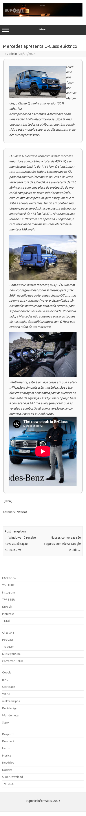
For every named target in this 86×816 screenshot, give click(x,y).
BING (5, 679)
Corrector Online (13, 660)
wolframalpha (11, 701)
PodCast (7, 639)
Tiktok (6, 620)
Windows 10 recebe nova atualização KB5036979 (20, 544)
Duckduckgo (10, 708)
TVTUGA (7, 783)
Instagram (8, 592)
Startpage (8, 686)
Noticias (22, 511)
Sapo (5, 722)
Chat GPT (8, 632)
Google (6, 672)
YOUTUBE (8, 585)
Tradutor (8, 646)
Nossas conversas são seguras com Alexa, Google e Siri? (62, 544)
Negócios (8, 762)
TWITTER (8, 599)
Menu (42, 29)
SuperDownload (12, 776)
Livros (6, 748)
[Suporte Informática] (42, 15)
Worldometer (11, 715)
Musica (6, 755)
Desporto (8, 734)
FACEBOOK (9, 578)
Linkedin (7, 606)
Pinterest (8, 613)
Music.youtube (11, 653)
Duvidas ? (8, 741)
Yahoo (6, 693)
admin (13, 54)
